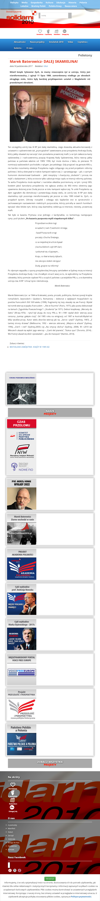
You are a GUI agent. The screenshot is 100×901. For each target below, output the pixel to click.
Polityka (14, 2)
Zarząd (11, 835)
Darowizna (12, 846)
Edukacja (60, 2)
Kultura (49, 2)
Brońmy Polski (38, 6)
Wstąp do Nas (13, 842)
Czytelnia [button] (82, 42)
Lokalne (24, 6)
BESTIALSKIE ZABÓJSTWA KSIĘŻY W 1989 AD (30, 347)
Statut (10, 832)
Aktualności (20, 42)
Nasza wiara (71, 6)
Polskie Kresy (55, 6)
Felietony (85, 55)
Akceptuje (50, 879)
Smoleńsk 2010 (56, 42)
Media (25, 2)
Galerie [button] (17, 48)
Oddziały (11, 839)
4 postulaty (12, 825)
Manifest (11, 828)
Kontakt (11, 849)
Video (70, 42)
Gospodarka (37, 2)
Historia (72, 2)
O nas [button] (29, 48)
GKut (46, 66)
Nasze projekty (37, 42)
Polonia (83, 2)
